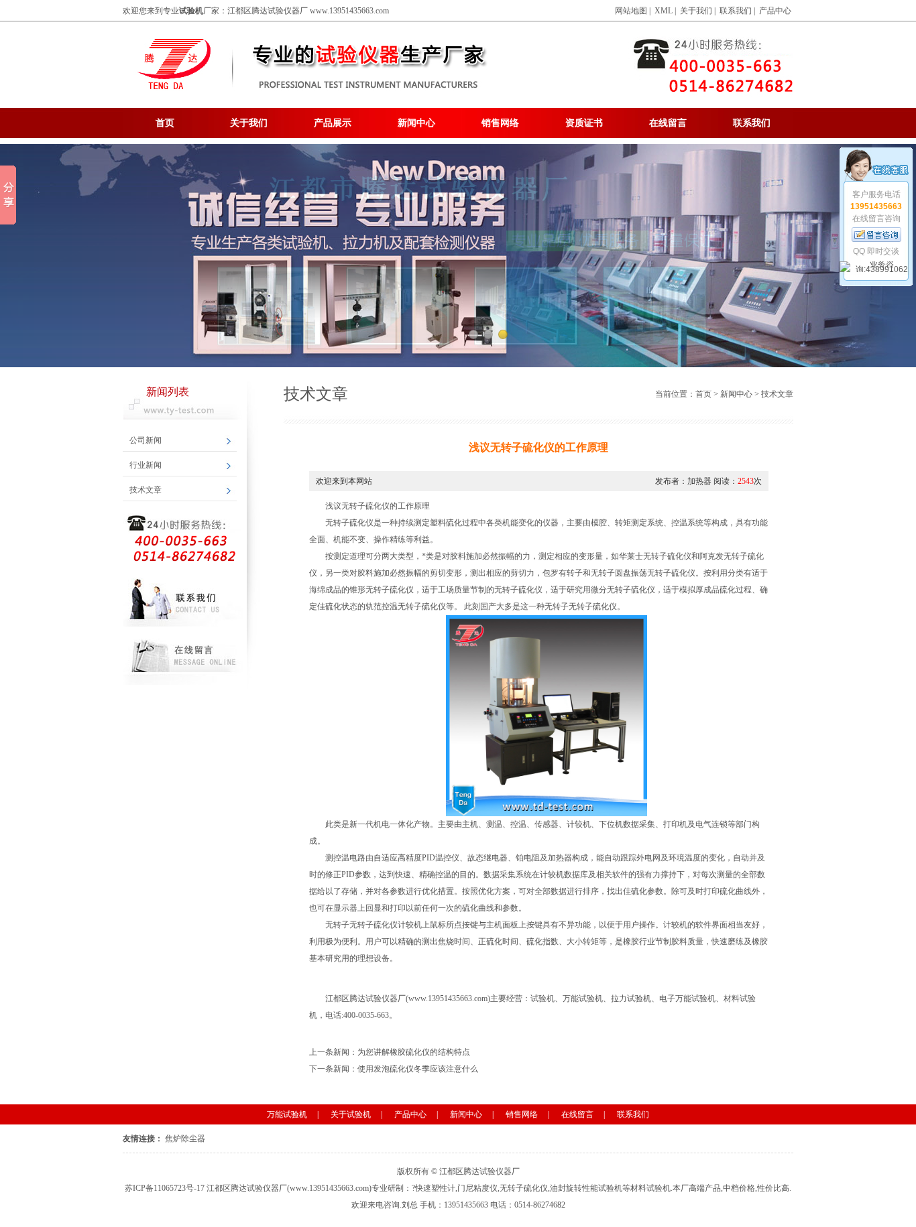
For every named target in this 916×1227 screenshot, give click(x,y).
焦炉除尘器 (185, 1138)
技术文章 (145, 490)
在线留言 (668, 123)
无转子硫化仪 (524, 1188)
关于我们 (696, 10)
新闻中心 (416, 123)
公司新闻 (145, 440)
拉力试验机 (631, 998)
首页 (165, 123)
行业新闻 (145, 465)
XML (663, 10)
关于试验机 (351, 1114)
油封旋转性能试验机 (586, 1188)
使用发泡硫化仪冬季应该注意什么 (417, 1069)
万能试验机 (583, 998)
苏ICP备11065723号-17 (165, 1188)
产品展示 (332, 123)
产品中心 (775, 10)
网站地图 (631, 10)
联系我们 (736, 10)
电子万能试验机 (687, 998)
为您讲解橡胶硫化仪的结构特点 (413, 1052)
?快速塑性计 (433, 1188)
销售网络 (500, 123)
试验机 (542, 998)
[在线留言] (876, 234)
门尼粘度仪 (477, 1188)
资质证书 (584, 123)
